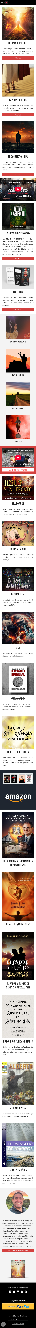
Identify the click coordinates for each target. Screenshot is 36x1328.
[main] (18, 43)
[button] (2, 2)
